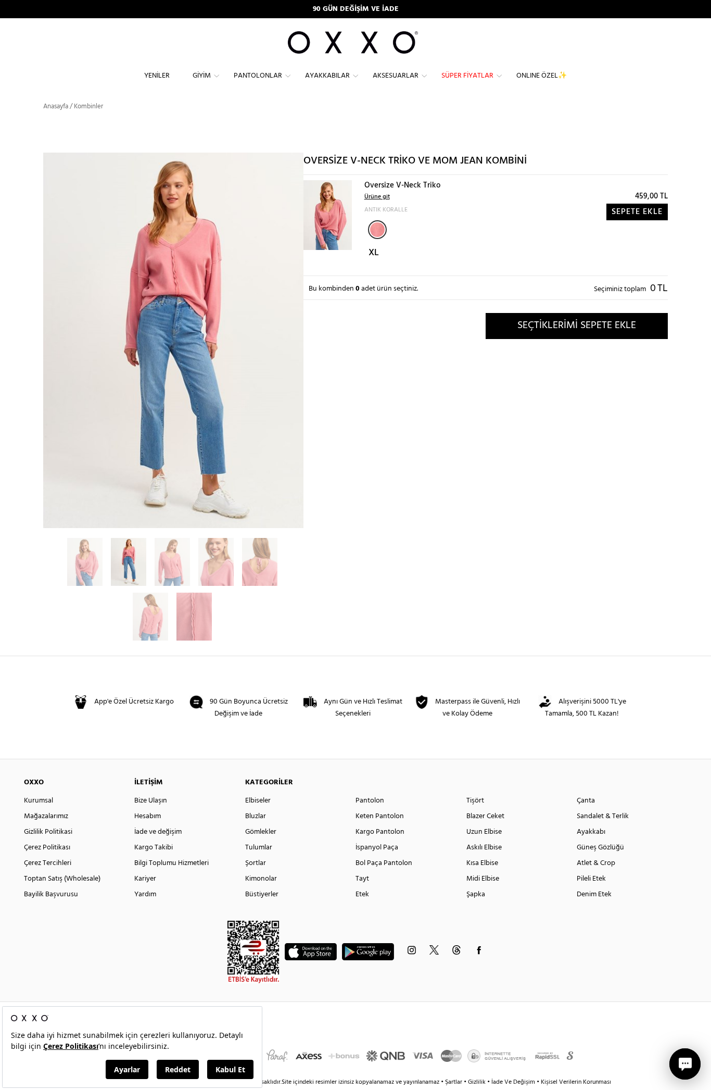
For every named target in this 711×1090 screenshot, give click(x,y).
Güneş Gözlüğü (600, 848)
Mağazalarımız (46, 816)
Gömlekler (260, 832)
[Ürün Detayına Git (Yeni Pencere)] (327, 215)
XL (374, 252)
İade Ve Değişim (513, 1082)
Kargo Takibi (153, 848)
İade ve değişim (158, 832)
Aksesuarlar (395, 76)
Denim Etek (594, 894)
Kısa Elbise (482, 863)
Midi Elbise (482, 879)
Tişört (475, 801)
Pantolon (369, 801)
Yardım (145, 894)
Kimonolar (261, 879)
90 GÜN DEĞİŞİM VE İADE (356, 9)
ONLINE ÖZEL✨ (541, 76)
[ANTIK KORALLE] (377, 229)
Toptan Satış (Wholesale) (62, 879)
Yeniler (157, 76)
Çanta (586, 801)
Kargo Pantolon (379, 832)
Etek (362, 894)
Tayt (362, 879)
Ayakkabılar (327, 76)
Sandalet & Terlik (603, 816)
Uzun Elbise (484, 832)
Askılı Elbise (484, 848)
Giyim (202, 76)
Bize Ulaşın (150, 801)
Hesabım (147, 816)
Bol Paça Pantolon (383, 863)
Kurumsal (38, 801)
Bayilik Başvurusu (51, 894)
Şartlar (454, 1082)
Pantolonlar (258, 76)
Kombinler (88, 106)
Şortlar (255, 863)
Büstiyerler (261, 894)
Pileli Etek (591, 879)
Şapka (475, 894)
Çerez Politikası (47, 848)
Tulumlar (258, 848)
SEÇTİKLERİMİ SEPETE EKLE (576, 325)
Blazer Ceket (485, 816)
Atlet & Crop (596, 863)
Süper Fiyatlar (467, 76)
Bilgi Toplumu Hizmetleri (171, 863)
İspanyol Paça (376, 848)
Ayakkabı (591, 832)
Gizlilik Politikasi (48, 832)
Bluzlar (255, 816)
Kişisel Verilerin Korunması (576, 1082)
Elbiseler (258, 801)
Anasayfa (55, 106)
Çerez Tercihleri (47, 863)
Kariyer (145, 879)
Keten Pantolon (379, 816)
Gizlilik (477, 1082)
